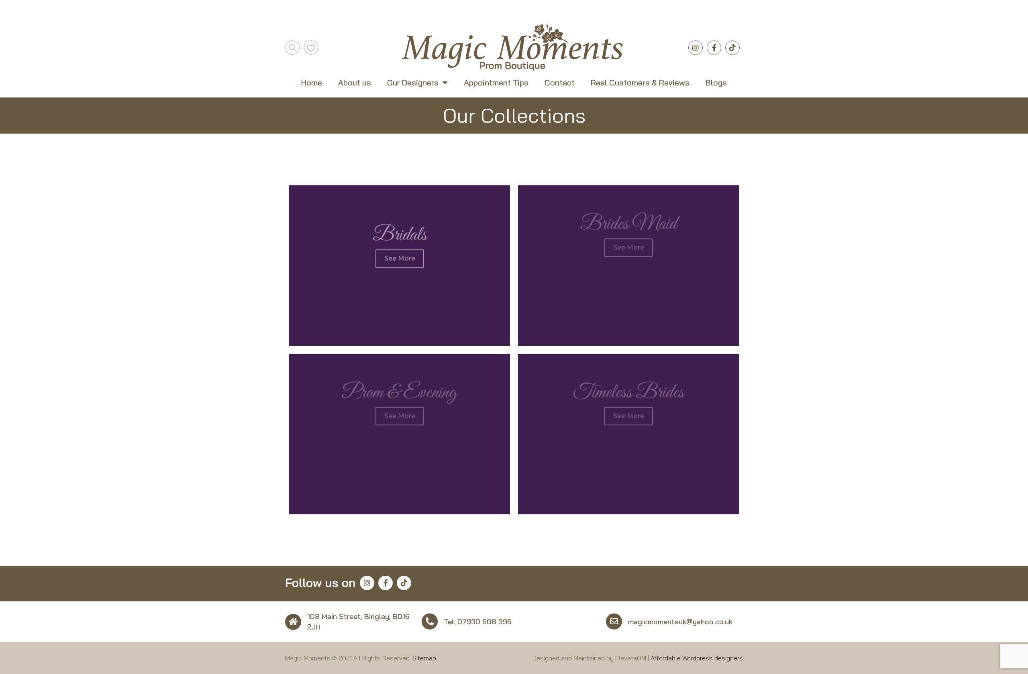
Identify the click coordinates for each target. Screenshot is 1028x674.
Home (311, 83)
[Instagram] (695, 48)
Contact (560, 83)
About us (354, 83)
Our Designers (413, 83)
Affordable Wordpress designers (697, 658)
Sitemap (424, 658)
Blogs (716, 83)
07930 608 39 (482, 621)
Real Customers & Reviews (640, 83)
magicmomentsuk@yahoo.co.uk (680, 621)
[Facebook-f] (714, 48)
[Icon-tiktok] (732, 48)
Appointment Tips (496, 83)
